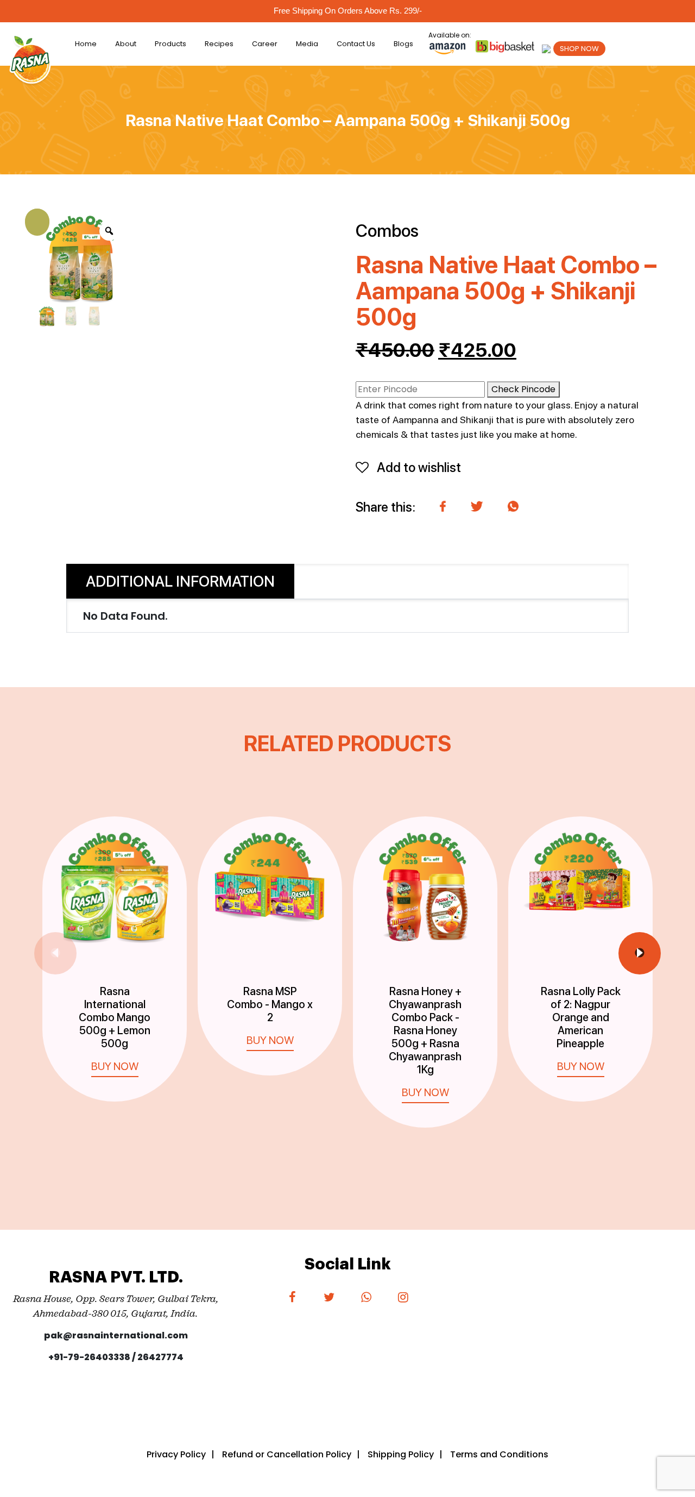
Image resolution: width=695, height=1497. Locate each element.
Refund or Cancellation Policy (286, 1454)
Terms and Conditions (499, 1454)
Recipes (219, 44)
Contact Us (356, 44)
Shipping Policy (401, 1454)
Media (307, 44)
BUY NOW (114, 1066)
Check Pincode (523, 389)
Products (170, 44)
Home (86, 44)
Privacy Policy (176, 1454)
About (125, 44)
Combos (387, 231)
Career (264, 44)
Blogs (403, 44)
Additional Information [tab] (180, 581)
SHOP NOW (579, 48)
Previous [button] (55, 953)
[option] (114, 948)
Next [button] (639, 953)
